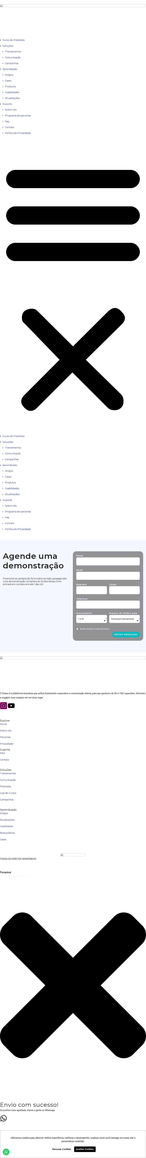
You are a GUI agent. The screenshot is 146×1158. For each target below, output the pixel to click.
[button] (73, 287)
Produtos (10, 86)
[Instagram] (3, 705)
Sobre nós (10, 109)
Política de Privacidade (18, 133)
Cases (8, 80)
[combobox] (14, 872)
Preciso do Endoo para (123, 613)
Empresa (81, 584)
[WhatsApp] (6, 1152)
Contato (9, 127)
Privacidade (6, 743)
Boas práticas (7, 833)
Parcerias (5, 737)
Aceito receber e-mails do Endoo (94, 629)
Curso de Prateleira (13, 40)
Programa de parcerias (18, 115)
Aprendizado (10, 69)
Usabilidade (6, 826)
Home (3, 724)
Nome (79, 556)
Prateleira (5, 786)
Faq (7, 121)
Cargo (112, 584)
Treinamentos (13, 51)
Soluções (8, 46)
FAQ (2, 753)
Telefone (82, 599)
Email (79, 570)
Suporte (7, 104)
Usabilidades (12, 92)
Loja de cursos (8, 793)
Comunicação (13, 57)
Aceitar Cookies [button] (85, 1149)
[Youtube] (11, 705)
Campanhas (11, 63)
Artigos (9, 74)
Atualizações (12, 98)
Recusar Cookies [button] (61, 1149)
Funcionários (84, 613)
